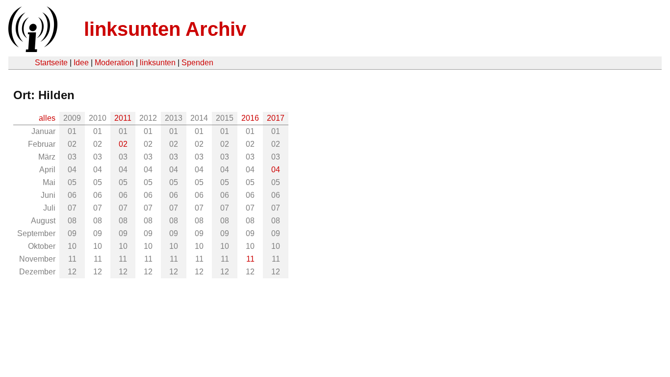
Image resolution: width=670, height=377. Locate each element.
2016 (250, 118)
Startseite (51, 62)
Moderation (114, 62)
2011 (122, 118)
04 (275, 169)
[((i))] (31, 49)
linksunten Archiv (165, 29)
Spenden (197, 62)
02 (123, 144)
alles (47, 118)
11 (250, 259)
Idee (81, 62)
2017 (275, 118)
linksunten (158, 62)
